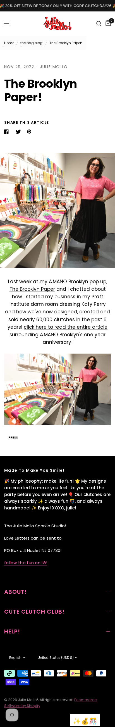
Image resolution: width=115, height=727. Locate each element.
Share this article (26, 122)
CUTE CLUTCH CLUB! (34, 612)
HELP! (12, 631)
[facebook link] (7, 131)
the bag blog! (31, 42)
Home (9, 42)
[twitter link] (19, 131)
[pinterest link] (30, 131)
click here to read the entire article (65, 327)
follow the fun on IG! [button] (25, 562)
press (13, 437)
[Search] (99, 23)
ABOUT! (15, 592)
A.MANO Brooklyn (68, 281)
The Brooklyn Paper (32, 289)
